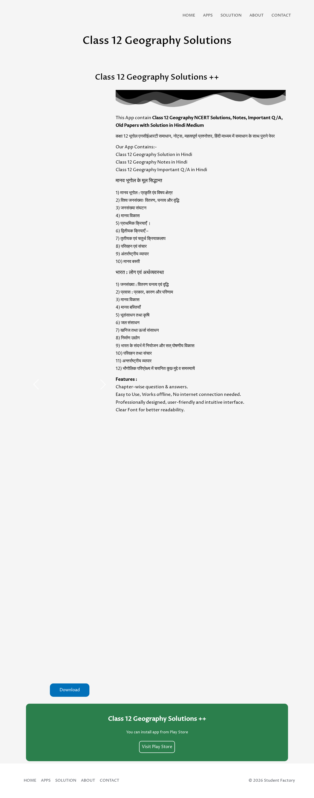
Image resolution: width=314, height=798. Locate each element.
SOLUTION (231, 15)
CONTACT (281, 15)
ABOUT (256, 15)
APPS (208, 15)
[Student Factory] (27, 15)
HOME (189, 15)
